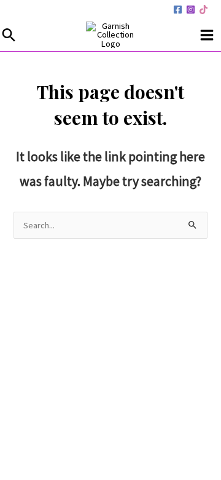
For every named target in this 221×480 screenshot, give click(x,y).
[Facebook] (178, 9)
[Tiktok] (203, 9)
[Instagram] (190, 9)
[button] (9, 35)
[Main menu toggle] (207, 35)
